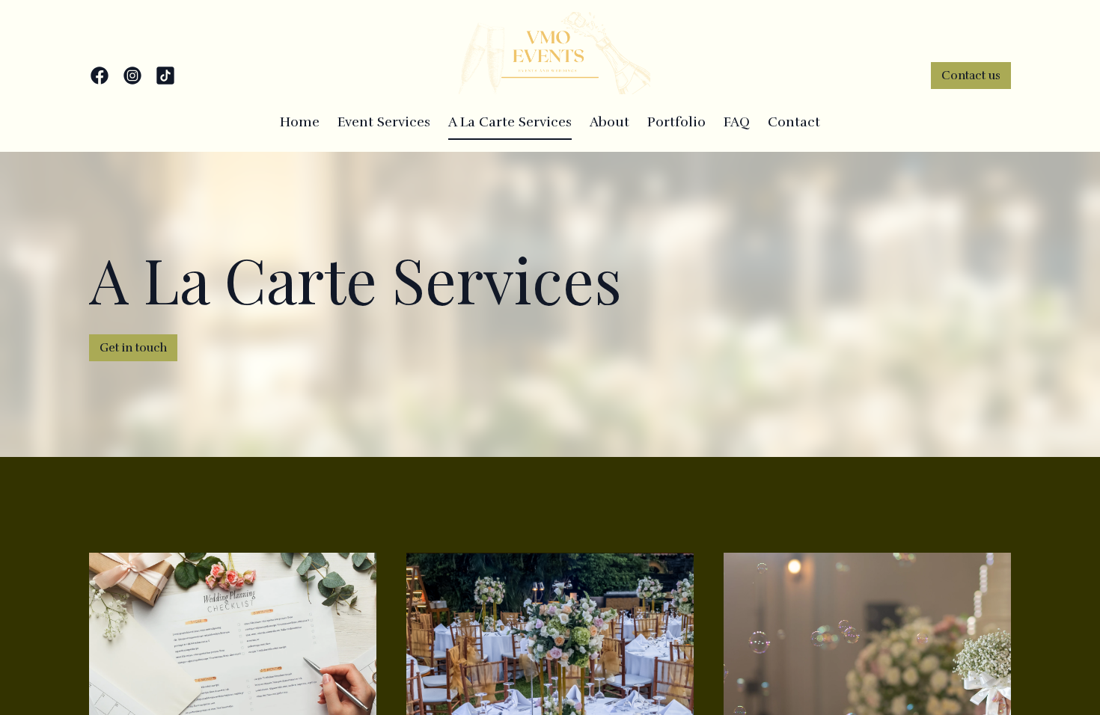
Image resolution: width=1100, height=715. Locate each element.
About (609, 122)
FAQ (737, 122)
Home (300, 122)
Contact (794, 122)
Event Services (383, 122)
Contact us (970, 75)
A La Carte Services (510, 122)
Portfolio (676, 122)
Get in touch (133, 347)
